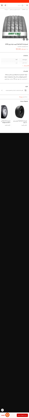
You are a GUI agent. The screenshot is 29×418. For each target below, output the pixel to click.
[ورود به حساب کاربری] (5, 5)
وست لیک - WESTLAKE (21, 49)
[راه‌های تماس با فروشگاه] (2, 410)
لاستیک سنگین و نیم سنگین (15, 9)
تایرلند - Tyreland (25, 9)
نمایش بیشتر (26, 65)
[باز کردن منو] (27, 5)
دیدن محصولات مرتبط (22, 415)
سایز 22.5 (6, 9)
